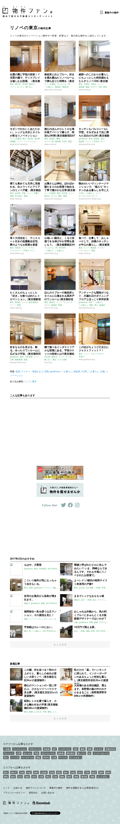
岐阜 (13, 776)
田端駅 (13, 141)
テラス (31, 247)
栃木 (66, 772)
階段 (12, 195)
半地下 (81, 356)
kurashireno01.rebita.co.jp (90, 198)
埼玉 (80, 772)
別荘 (76, 749)
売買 (46, 371)
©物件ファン (8, 813)
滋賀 (27, 776)
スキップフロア (97, 353)
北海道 (44, 772)
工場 (54, 757)
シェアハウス (64, 749)
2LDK (64, 141)
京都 (102, 371)
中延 (24, 193)
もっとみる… (75, 757)
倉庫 (90, 749)
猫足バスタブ (91, 86)
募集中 (112, 12)
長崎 (76, 776)
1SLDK (25, 84)
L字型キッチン (98, 141)
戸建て (36, 193)
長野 (101, 772)
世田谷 (18, 247)
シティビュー (84, 250)
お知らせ (17, 787)
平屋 (36, 753)
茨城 (73, 772)
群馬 (59, 772)
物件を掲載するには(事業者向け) (82, 787)
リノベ (13, 86)
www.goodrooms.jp (87, 144)
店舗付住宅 (110, 749)
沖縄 (92, 776)
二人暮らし (59, 250)
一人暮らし (49, 86)
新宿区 (52, 138)
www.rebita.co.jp (17, 253)
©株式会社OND (21, 813)
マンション (8, 753)
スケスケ (98, 749)
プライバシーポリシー (14, 792)
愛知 (6, 776)
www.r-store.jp (85, 89)
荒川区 (30, 138)
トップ (6, 787)
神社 (60, 195)
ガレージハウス (48, 753)
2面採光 (65, 86)
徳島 (62, 776)
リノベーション (30, 141)
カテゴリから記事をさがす (18, 744)
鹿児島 (84, 776)
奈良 (34, 776)
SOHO (46, 757)
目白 (102, 138)
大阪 (29, 772)
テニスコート (15, 250)
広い (30, 86)
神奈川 (14, 772)
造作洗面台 (33, 302)
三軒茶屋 (28, 356)
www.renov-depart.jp (53, 89)
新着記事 (15, 663)
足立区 (65, 193)
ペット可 (15, 757)
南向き (32, 84)
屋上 (96, 305)
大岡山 (93, 84)
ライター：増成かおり (32, 371)
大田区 (86, 84)
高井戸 (52, 302)
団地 (38, 757)
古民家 (47, 749)
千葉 (87, 772)
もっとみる (60, 644)
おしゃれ (27, 753)
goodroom (83, 138)
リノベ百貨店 (50, 84)
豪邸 (83, 749)
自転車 (61, 753)
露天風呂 (70, 753)
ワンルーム (61, 84)
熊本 (69, 776)
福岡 (36, 772)
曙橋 (58, 138)
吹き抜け (18, 195)
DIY (54, 749)
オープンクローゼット (88, 195)
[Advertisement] (60, 430)
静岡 (108, 772)
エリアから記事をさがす (17, 767)
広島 (55, 776)
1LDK (81, 193)
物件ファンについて (36, 787)
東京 (12, 84)
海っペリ (81, 753)
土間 (12, 359)
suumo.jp (48, 362)
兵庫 (41, 776)
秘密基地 (18, 359)
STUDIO (62, 247)
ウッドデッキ (27, 757)
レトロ (25, 302)
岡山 (48, 776)
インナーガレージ (101, 753)
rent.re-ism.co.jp (51, 307)
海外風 (58, 141)
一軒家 (7, 749)
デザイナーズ (35, 749)
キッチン (20, 86)
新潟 (94, 772)
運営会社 (33, 792)
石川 (20, 776)
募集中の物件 (55, 787)
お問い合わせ (47, 792)
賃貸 (105, 86)
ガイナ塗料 (62, 359)
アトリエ (63, 757)
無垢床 (58, 86)
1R (69, 84)
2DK (90, 302)
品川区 (18, 193)
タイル (54, 195)
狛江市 (18, 84)
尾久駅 (37, 138)
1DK (100, 86)
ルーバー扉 (49, 141)
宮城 (52, 772)
